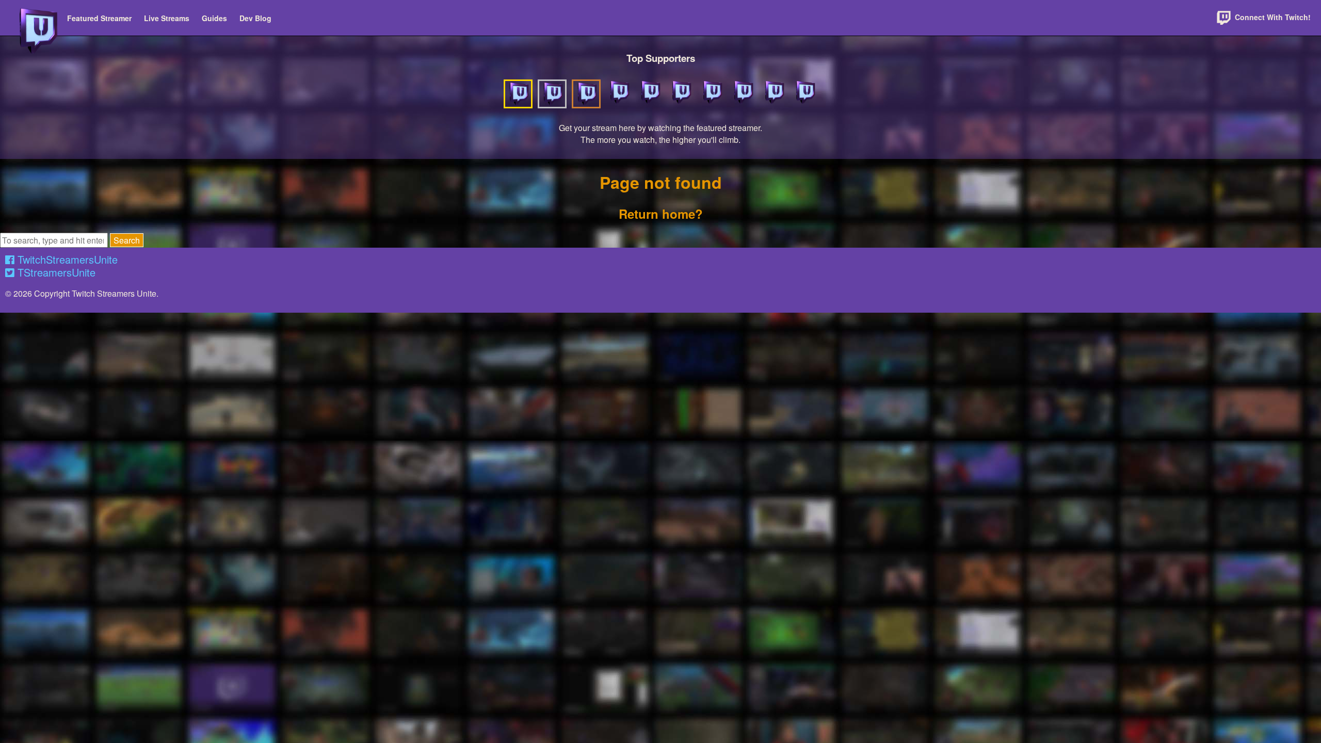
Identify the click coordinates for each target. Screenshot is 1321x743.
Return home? (661, 213)
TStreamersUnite (54, 272)
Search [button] (127, 240)
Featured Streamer (99, 18)
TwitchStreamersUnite (66, 259)
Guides (214, 18)
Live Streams (166, 18)
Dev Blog (255, 18)
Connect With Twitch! (1272, 17)
